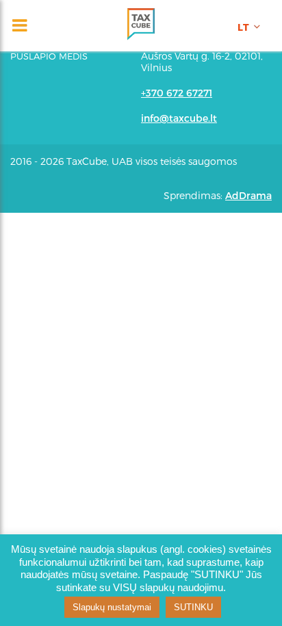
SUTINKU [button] (193, 607)
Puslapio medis (49, 56)
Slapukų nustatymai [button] (112, 607)
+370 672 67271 (176, 93)
